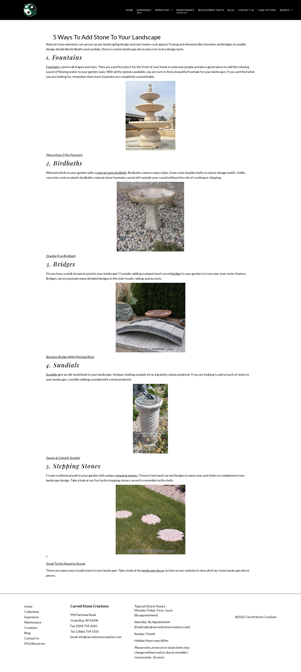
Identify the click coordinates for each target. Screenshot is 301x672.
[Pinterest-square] (265, 612)
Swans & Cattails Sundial (63, 458)
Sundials (51, 374)
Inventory (162, 10)
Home (129, 10)
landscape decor (153, 570)
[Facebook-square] (251, 612)
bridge (176, 273)
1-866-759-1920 (267, 10)
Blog (231, 10)
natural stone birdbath (111, 173)
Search (285, 10)
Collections (31, 612)
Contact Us (246, 10)
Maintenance (185, 11)
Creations (30, 628)
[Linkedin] (273, 612)
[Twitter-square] (258, 612)
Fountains (53, 67)
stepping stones (126, 475)
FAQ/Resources (34, 643)
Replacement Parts (211, 10)
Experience (144, 11)
